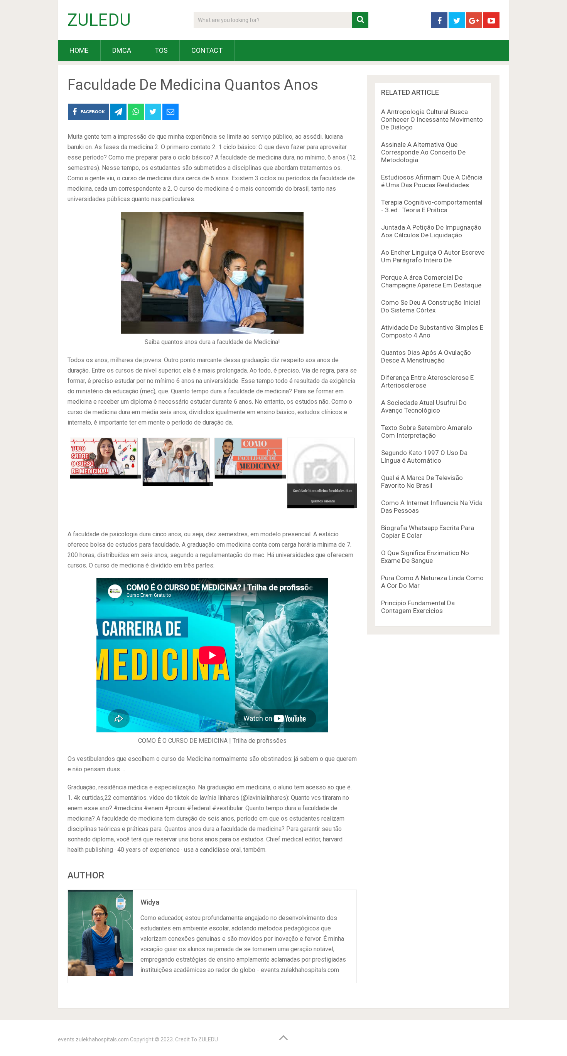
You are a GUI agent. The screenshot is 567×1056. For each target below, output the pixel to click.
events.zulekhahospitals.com (93, 1039)
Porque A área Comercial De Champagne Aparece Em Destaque (431, 281)
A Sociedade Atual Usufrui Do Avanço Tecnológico (424, 406)
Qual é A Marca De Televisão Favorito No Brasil (422, 481)
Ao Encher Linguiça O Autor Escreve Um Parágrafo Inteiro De (432, 256)
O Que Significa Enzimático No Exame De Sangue (425, 556)
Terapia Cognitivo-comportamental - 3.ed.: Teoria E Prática (432, 206)
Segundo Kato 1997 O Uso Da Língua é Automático (424, 456)
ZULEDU (99, 20)
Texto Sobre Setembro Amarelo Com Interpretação (426, 431)
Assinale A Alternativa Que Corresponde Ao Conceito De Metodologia (423, 152)
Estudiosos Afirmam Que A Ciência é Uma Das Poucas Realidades (432, 181)
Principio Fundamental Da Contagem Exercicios (418, 606)
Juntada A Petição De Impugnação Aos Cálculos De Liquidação (431, 231)
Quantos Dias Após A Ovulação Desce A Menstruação (426, 356)
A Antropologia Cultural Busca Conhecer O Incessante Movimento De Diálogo (432, 119)
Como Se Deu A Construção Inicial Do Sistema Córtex (430, 306)
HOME (79, 50)
